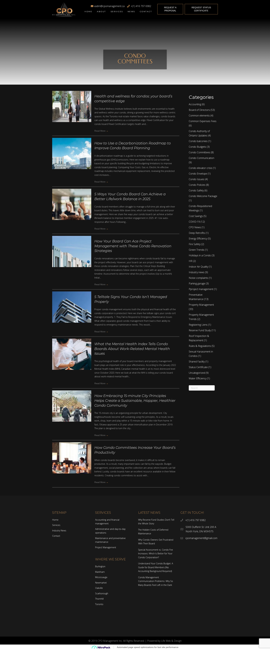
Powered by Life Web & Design (164, 641)
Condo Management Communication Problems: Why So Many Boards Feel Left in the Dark (155, 581)
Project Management (105, 547)
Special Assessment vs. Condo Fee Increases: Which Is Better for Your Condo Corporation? (155, 553)
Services (56, 525)
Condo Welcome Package (203, 196)
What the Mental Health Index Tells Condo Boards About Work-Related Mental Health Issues (132, 349)
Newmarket (101, 582)
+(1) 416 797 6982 (140, 6)
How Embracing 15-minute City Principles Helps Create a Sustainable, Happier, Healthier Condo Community (134, 401)
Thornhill (99, 598)
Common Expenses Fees (202, 121)
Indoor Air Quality (198, 266)
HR (190, 261)
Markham (100, 571)
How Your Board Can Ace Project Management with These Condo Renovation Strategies (132, 246)
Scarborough (101, 593)
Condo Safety (196, 190)
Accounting (195, 104)
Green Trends (196, 249)
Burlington (100, 566)
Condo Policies (197, 185)
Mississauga (101, 577)
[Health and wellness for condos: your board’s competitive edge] (71, 114)
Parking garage (197, 283)
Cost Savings (196, 216)
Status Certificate (198, 367)
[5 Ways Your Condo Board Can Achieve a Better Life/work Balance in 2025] (71, 212)
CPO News (195, 227)
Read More (101, 131)
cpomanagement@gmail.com (201, 538)
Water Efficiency (197, 378)
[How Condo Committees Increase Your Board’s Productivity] (71, 465)
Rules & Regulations (200, 346)
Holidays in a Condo (200, 255)
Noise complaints (198, 278)
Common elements (199, 115)
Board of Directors (199, 110)
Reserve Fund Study (200, 330)
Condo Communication (201, 158)
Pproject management (201, 289)
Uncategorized (197, 372)
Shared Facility (197, 361)
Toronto (99, 604)
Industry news (196, 272)
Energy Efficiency (198, 238)
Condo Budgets (197, 146)
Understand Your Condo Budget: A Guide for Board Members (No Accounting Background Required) (155, 567)
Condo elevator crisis (200, 168)
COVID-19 (194, 221)
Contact (56, 535)
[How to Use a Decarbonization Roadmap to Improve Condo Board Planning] (71, 161)
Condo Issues (196, 179)
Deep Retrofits (197, 233)
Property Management (201, 304)
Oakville (99, 587)
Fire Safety (194, 244)
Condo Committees (199, 152)
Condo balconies (198, 141)
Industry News (59, 530)
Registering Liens (198, 324)
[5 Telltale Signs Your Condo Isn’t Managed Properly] (71, 314)
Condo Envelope (198, 173)
